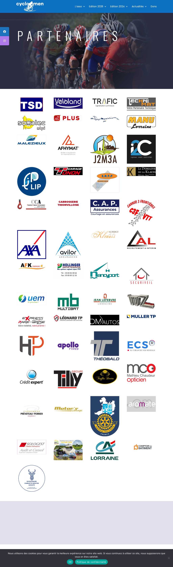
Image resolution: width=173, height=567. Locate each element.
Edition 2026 (96, 6)
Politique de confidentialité (91, 562)
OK (70, 562)
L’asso (78, 6)
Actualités (138, 6)
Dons (154, 6)
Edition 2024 (117, 6)
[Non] (168, 558)
